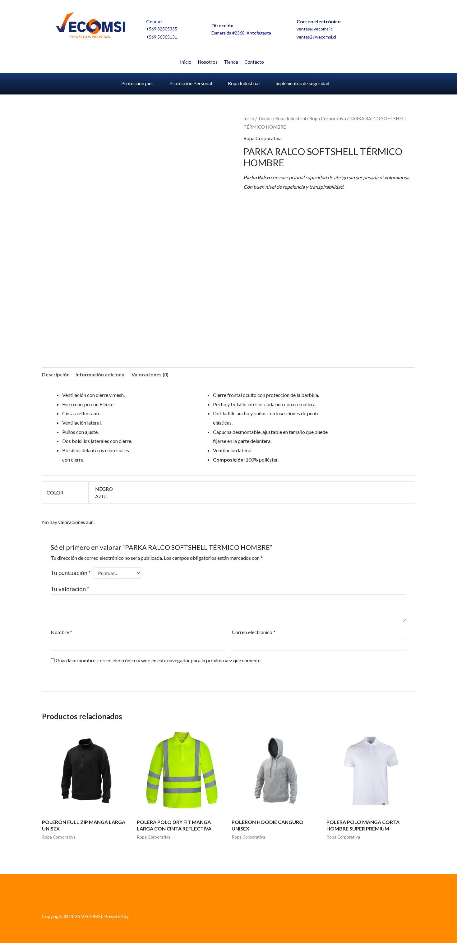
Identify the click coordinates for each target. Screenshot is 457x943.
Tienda (231, 62)
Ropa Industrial (244, 83)
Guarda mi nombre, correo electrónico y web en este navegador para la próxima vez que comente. (158, 660)
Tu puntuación (71, 572)
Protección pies (137, 83)
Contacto (254, 62)
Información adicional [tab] (101, 374)
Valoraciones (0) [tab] (150, 374)
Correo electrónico (253, 632)
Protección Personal (190, 83)
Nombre (61, 632)
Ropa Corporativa (327, 118)
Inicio (186, 62)
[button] (283, 61)
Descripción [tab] (56, 374)
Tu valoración (70, 588)
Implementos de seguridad (302, 83)
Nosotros (208, 62)
